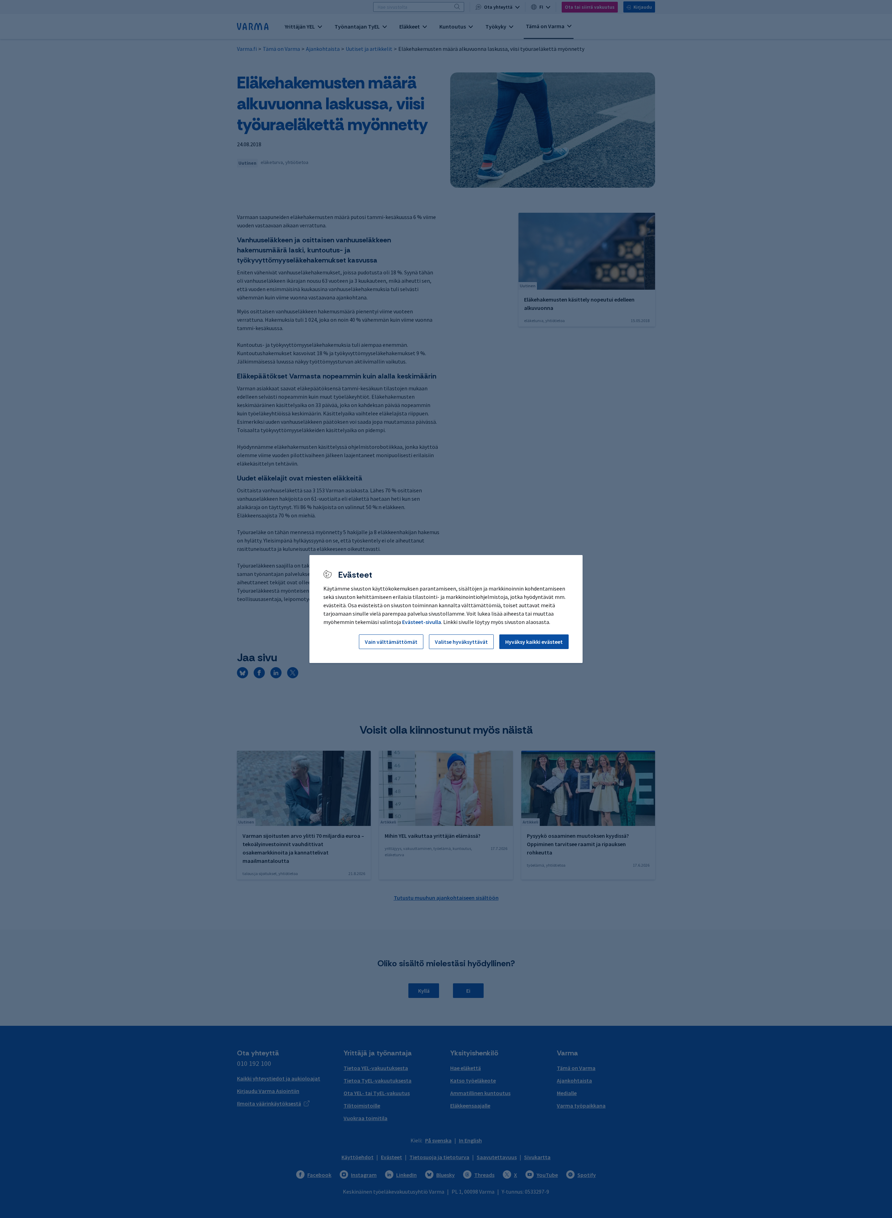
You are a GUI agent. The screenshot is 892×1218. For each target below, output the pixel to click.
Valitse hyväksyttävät (461, 641)
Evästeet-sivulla (421, 621)
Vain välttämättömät (391, 641)
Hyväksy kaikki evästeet (534, 641)
